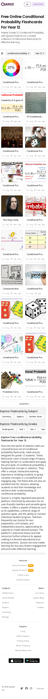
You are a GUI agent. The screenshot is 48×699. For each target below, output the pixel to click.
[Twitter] (21, 688)
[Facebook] (26, 688)
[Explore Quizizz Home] (7, 4)
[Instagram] (31, 688)
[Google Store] (32, 660)
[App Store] (16, 660)
